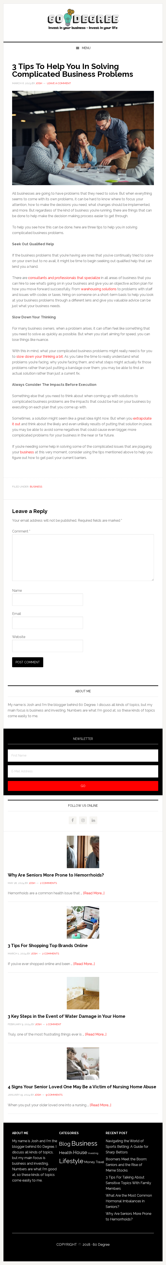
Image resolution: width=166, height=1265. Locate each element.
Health (65, 1152)
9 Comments (54, 1094)
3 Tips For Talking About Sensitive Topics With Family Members (128, 1183)
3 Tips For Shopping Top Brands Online (48, 945)
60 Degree (82, 21)
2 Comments (48, 883)
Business (36, 486)
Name (17, 590)
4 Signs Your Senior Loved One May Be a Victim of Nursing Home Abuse (82, 1086)
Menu (86, 48)
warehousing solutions (99, 289)
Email (16, 614)
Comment (21, 531)
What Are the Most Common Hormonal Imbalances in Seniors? (129, 1201)
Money (89, 1162)
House (80, 1152)
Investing (93, 1153)
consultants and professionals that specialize (64, 278)
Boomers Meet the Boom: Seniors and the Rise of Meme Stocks (126, 1164)
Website (18, 637)
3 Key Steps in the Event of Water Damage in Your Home (66, 1016)
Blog (64, 1144)
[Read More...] (93, 893)
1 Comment (53, 1024)
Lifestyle (71, 1161)
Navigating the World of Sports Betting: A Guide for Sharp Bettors (127, 1146)
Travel (100, 1162)
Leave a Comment (59, 83)
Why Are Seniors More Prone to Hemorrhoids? (56, 875)
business (27, 452)
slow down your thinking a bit (39, 356)
